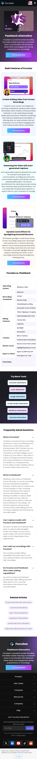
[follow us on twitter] (6, 743)
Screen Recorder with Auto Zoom (18, 602)
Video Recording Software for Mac (18, 629)
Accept (18, 756)
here (22, 752)
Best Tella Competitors (19, 613)
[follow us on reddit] (31, 743)
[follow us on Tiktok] (25, 743)
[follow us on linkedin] (12, 743)
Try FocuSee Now (18, 55)
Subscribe (30, 728)
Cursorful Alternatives (18, 607)
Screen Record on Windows (18, 623)
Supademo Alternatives (18, 618)
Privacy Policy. (21, 735)
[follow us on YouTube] (18, 743)
